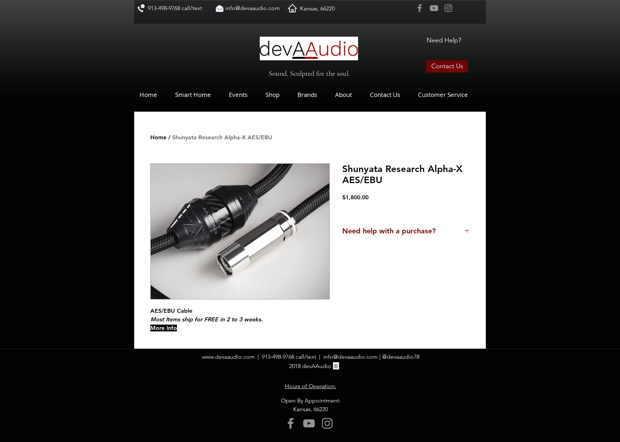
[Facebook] (419, 8)
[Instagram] (448, 8)
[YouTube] (434, 8)
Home (158, 137)
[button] (278, 94)
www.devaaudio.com (228, 356)
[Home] (292, 8)
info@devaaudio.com (252, 8)
